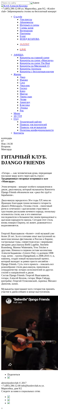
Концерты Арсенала (30, 68)
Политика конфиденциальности (37, 130)
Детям (23, 99)
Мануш (24, 94)
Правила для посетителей (33, 124)
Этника (24, 107)
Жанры (17, 74)
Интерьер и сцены (29, 25)
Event (23, 36)
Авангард (25, 102)
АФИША (19, 54)
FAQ (16, 119)
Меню (17, 113)
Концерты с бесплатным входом (37, 71)
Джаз (22, 77)
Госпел (23, 88)
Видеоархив (26, 30)
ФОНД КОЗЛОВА (29, 39)
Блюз (22, 91)
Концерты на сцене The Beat (35, 63)
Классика (25, 105)
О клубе (18, 16)
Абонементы (26, 22)
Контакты (19, 133)
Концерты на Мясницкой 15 (34, 66)
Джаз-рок (25, 85)
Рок (22, 110)
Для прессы (26, 19)
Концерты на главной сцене (34, 57)
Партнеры (25, 33)
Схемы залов (26, 28)
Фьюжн (24, 80)
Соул (22, 82)
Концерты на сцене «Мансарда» (37, 60)
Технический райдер (31, 121)
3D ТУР (18, 116)
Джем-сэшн (26, 96)
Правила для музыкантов (33, 127)
